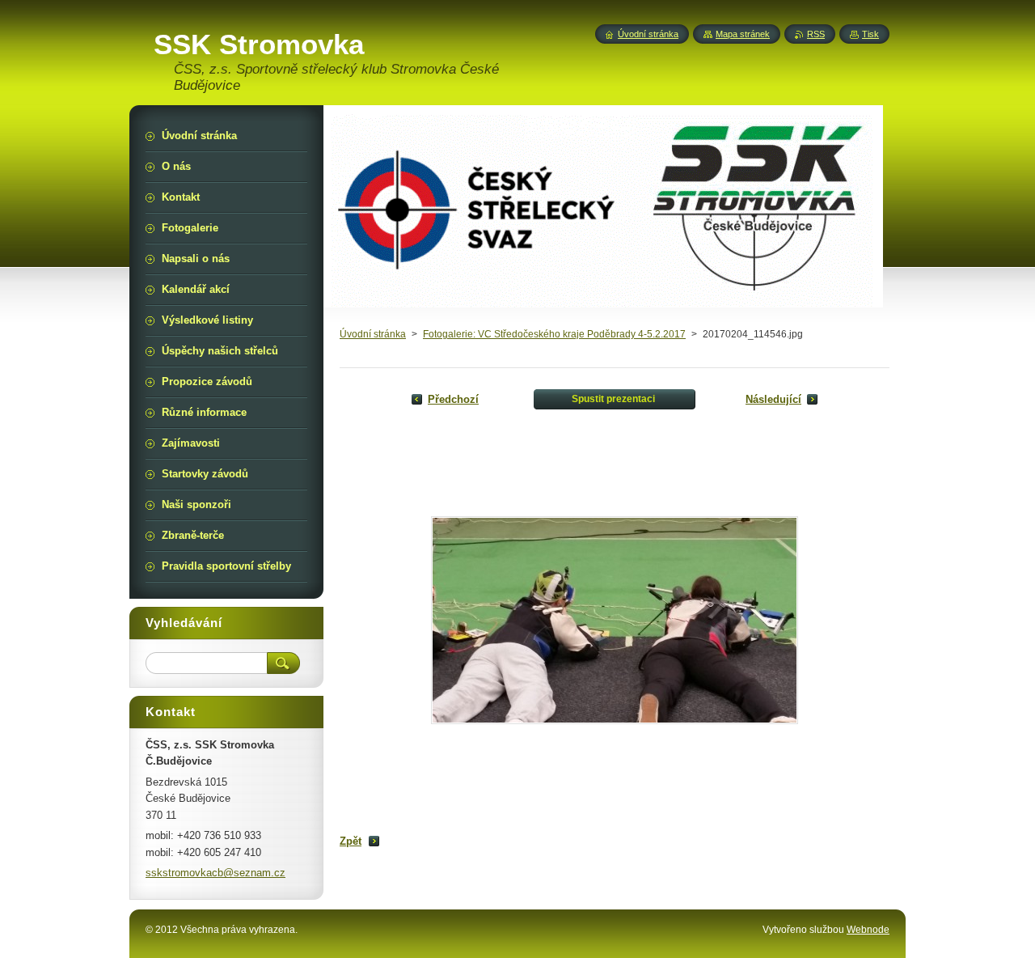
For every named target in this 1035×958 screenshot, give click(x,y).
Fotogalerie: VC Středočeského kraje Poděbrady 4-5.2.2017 (554, 334)
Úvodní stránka (373, 334)
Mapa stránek (743, 34)
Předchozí (453, 399)
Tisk (870, 34)
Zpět (350, 841)
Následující (773, 399)
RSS (816, 34)
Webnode (868, 930)
